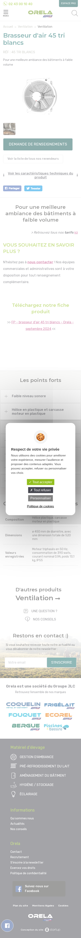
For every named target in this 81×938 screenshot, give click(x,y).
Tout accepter (42, 482)
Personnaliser (40, 498)
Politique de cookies (40, 506)
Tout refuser (42, 490)
